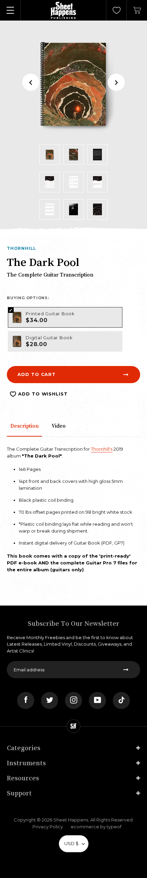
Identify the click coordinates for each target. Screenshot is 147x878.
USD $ (71, 843)
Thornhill (21, 248)
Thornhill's (101, 449)
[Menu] (10, 10)
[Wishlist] (116, 10)
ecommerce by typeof (96, 826)
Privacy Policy (47, 826)
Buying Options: (28, 297)
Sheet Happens (70, 819)
